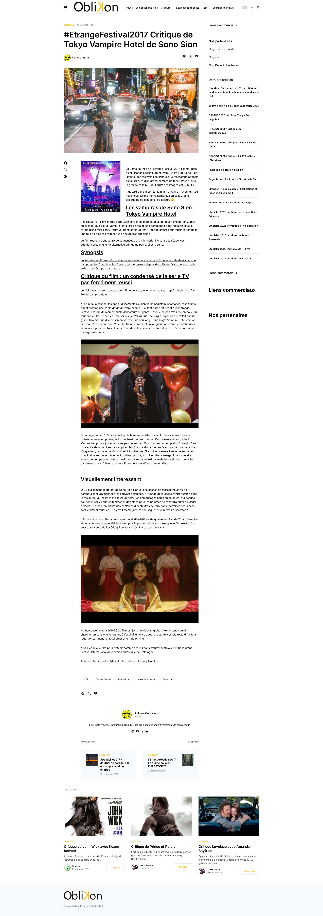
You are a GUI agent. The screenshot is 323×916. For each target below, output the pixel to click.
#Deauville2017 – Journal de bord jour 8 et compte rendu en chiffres (114, 764)
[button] (65, 7)
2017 (86, 679)
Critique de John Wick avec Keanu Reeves (91, 849)
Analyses (105, 755)
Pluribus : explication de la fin (226, 169)
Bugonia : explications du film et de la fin (232, 179)
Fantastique (123, 679)
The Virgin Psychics (160, 316)
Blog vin (214, 57)
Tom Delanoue (146, 865)
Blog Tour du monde (222, 49)
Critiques (69, 25)
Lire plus (115, 867)
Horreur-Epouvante (146, 679)
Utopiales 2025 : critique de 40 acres (230, 258)
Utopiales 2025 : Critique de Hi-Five (229, 248)
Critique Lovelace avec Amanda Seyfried (224, 849)
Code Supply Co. (97, 906)
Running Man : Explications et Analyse (231, 202)
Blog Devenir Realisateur (224, 65)
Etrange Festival (103, 679)
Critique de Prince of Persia (153, 847)
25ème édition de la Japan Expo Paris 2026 (234, 105)
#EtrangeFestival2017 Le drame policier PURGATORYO (162, 763)
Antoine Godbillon (80, 57)
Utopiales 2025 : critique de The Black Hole (234, 225)
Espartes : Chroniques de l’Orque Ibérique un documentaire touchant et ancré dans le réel (234, 92)
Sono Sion (167, 679)
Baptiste (76, 866)
